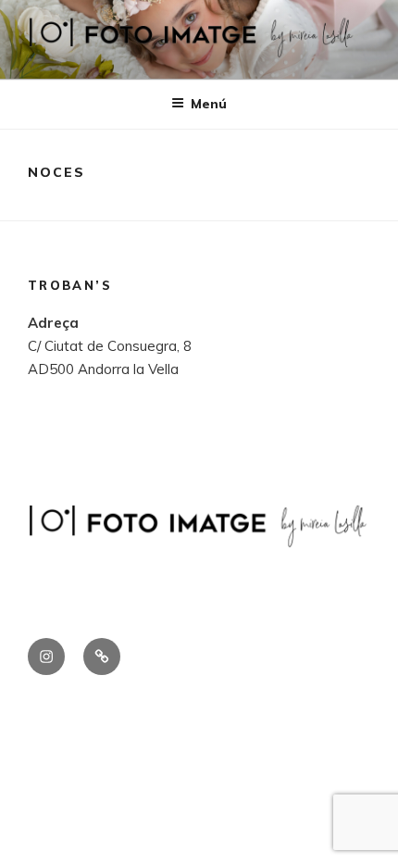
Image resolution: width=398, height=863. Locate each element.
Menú (209, 103)
